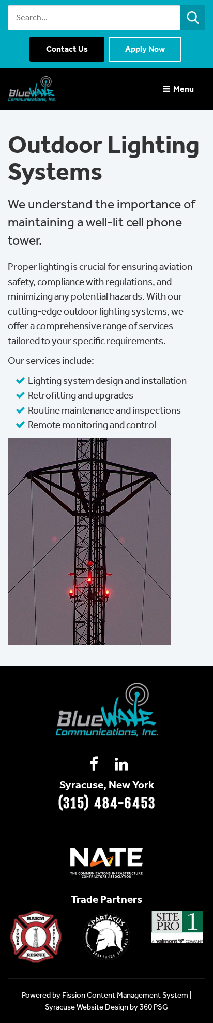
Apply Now (145, 49)
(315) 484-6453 (107, 803)
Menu (183, 89)
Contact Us (67, 49)
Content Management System (137, 995)
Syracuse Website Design (86, 1007)
